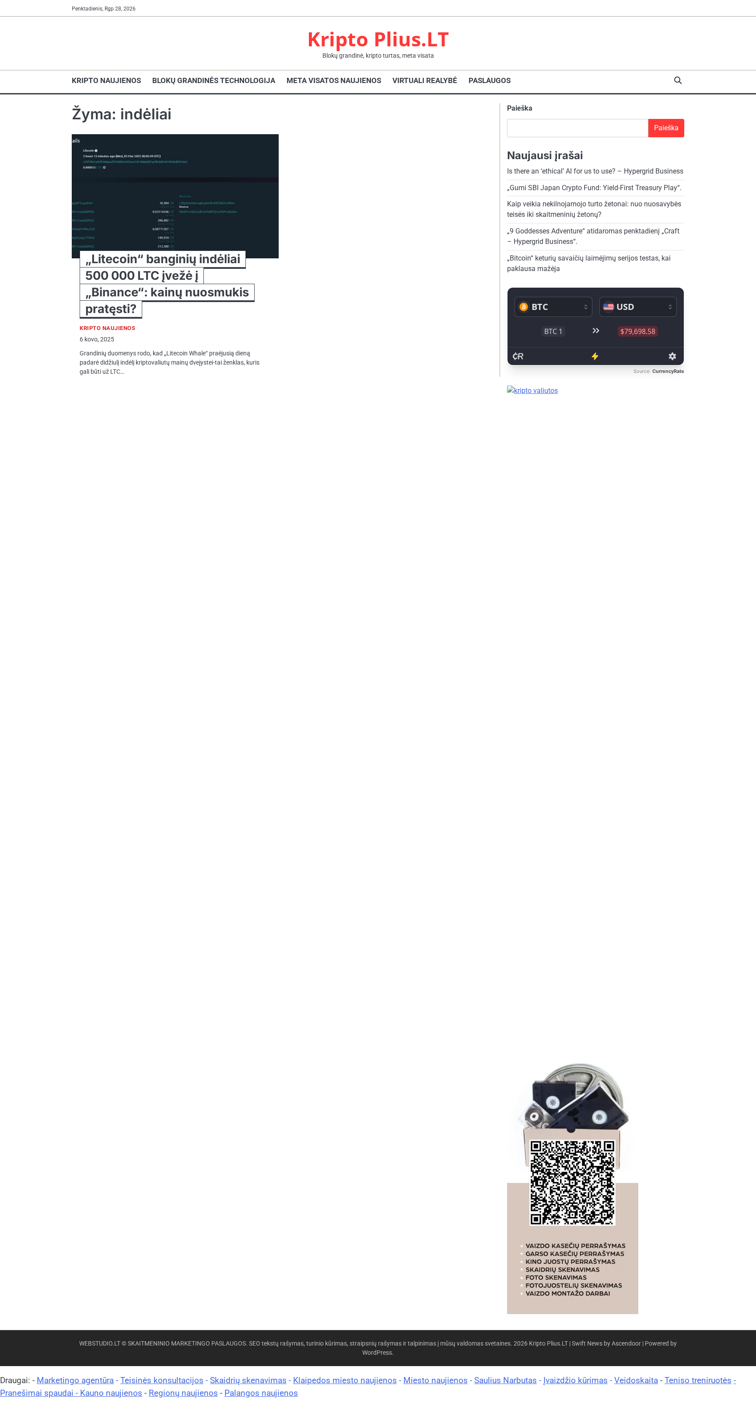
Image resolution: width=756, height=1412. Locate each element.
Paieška (519, 108)
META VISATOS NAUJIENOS (334, 80)
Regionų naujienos (183, 1393)
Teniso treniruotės (698, 1380)
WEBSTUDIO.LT (99, 1343)
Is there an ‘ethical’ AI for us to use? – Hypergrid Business (595, 171)
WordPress (377, 1352)
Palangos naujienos (261, 1393)
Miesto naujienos (435, 1380)
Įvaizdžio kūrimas (575, 1380)
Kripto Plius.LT (378, 38)
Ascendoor (626, 1343)
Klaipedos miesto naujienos (345, 1380)
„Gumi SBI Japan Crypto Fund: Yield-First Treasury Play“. (594, 188)
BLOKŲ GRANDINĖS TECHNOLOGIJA (213, 80)
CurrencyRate (668, 371)
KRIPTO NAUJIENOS (106, 80)
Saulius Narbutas (505, 1380)
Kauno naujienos (111, 1393)
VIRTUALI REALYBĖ (424, 80)
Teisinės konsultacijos (161, 1380)
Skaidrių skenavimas (248, 1380)
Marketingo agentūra (75, 1380)
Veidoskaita (636, 1380)
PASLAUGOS (490, 80)
